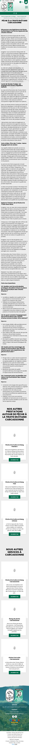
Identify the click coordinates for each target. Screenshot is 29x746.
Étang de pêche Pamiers (15, 737)
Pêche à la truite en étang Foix (14, 483)
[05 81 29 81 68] (23, 2)
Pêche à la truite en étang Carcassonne (14, 581)
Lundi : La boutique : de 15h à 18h (8, 0)
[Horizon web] (13, 744)
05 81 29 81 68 (14, 712)
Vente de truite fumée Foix (15, 734)
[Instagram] (16, 13)
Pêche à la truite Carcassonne (14, 658)
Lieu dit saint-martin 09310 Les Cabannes (14, 707)
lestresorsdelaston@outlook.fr (14, 714)
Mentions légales (14, 739)
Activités (8, 732)
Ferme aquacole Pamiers (15, 736)
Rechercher (20, 2)
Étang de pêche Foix (17, 732)
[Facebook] (14, 13)
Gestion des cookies (14, 743)
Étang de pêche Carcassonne (14, 619)
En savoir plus (14, 460)
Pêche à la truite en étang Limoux (14, 520)
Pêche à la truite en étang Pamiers (14, 445)
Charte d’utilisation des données (14, 741)
